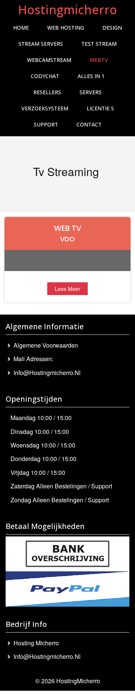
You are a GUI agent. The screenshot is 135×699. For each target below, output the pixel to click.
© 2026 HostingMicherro (67, 680)
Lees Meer (67, 288)
